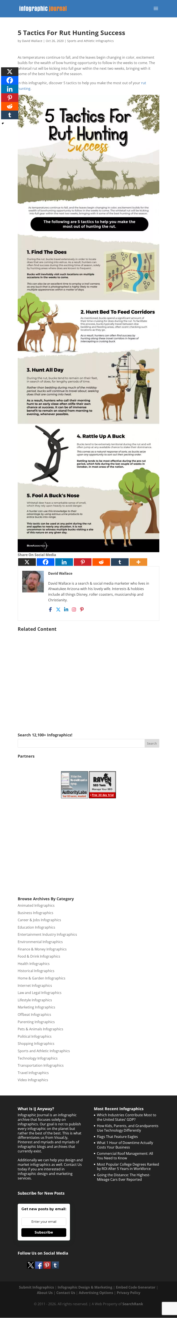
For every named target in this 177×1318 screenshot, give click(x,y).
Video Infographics (33, 1080)
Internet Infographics (35, 985)
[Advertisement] (88, 675)
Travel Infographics (33, 1072)
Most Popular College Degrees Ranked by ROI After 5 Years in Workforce (128, 1166)
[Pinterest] (83, 562)
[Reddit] (101, 562)
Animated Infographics (36, 905)
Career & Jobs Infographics (39, 920)
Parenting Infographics (36, 1022)
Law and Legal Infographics (40, 992)
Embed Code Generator (135, 1287)
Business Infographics (35, 912)
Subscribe (44, 1232)
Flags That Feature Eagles (117, 1136)
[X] (27, 562)
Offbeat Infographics (34, 1014)
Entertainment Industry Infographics (47, 934)
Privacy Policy (128, 1292)
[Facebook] (45, 562)
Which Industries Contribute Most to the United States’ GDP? (126, 1117)
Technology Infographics (38, 1058)
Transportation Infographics (41, 1065)
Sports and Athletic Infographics (90, 41)
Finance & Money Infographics (42, 949)
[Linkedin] (64, 562)
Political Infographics (35, 1036)
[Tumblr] (120, 562)
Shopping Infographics (36, 1043)
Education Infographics (36, 927)
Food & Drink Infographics (39, 956)
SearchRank (132, 1304)
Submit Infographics (36, 1287)
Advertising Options (96, 1292)
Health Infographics (34, 963)
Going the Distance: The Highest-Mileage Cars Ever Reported (123, 1177)
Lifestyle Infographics (35, 1000)
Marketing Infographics (36, 1007)
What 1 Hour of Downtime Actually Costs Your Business (125, 1145)
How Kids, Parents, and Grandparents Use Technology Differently (127, 1128)
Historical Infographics (36, 970)
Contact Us (65, 1292)
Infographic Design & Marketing (85, 1287)
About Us (45, 1292)
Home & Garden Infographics (41, 978)
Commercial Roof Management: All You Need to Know (125, 1155)
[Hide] (3, 123)
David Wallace (32, 41)
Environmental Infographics (40, 941)
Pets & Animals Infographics (40, 1029)
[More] (138, 562)
